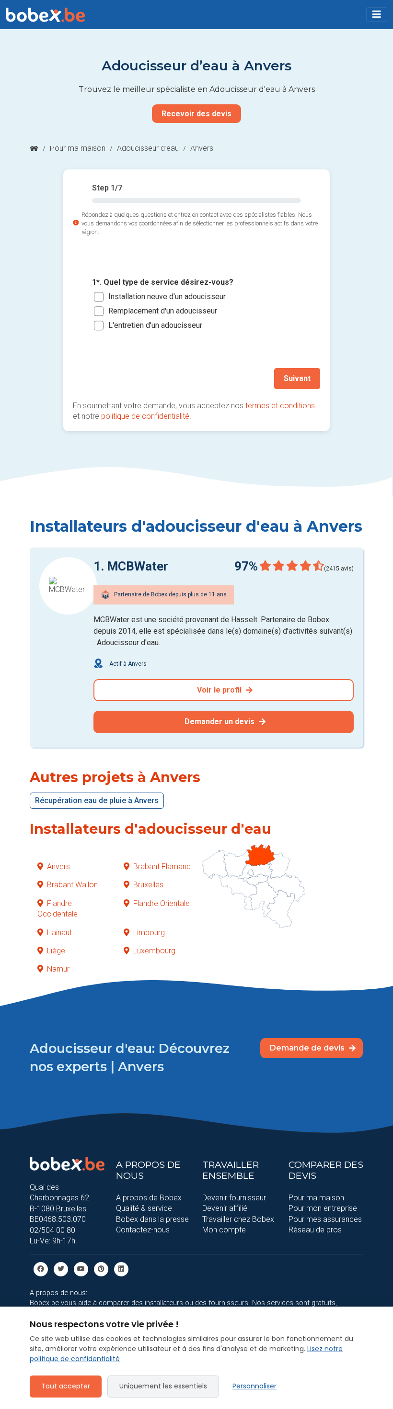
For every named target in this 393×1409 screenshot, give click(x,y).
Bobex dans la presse (152, 1219)
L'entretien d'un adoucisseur (155, 325)
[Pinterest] (101, 1269)
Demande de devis (308, 1047)
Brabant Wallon (72, 884)
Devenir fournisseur (234, 1197)
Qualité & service (144, 1208)
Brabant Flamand (162, 866)
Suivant (297, 378)
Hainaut (59, 932)
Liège (56, 950)
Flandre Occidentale (57, 908)
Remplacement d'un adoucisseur (162, 310)
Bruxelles (148, 884)
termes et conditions (280, 405)
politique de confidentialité (145, 416)
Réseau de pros (315, 1229)
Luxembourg (154, 950)
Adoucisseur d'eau (148, 148)
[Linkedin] (121, 1269)
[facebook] (41, 1269)
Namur (58, 968)
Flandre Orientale (161, 903)
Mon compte (224, 1229)
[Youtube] (81, 1269)
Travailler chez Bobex (238, 1219)
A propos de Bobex (149, 1197)
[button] (376, 14)
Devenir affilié (224, 1208)
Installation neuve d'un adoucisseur (167, 296)
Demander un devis (220, 721)
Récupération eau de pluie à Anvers (97, 800)
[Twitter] (61, 1269)
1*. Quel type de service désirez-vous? (162, 282)
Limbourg (149, 932)
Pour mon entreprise (323, 1208)
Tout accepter (65, 1386)
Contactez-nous (143, 1229)
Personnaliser (254, 1386)
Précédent (101, 378)
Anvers (58, 866)
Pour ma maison (77, 148)
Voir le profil (220, 689)
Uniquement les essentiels (163, 1386)
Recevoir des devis (196, 113)
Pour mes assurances (325, 1219)
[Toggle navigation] (376, 14)
